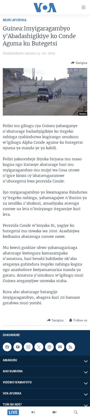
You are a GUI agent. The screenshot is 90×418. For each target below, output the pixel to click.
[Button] (79, 63)
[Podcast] (49, 347)
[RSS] (70, 347)
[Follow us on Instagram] (28, 347)
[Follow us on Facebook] (7, 347)
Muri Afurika (14, 20)
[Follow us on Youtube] (17, 347)
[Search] (76, 412)
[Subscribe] (60, 347)
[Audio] (33, 412)
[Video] (54, 412)
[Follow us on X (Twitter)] (38, 347)
